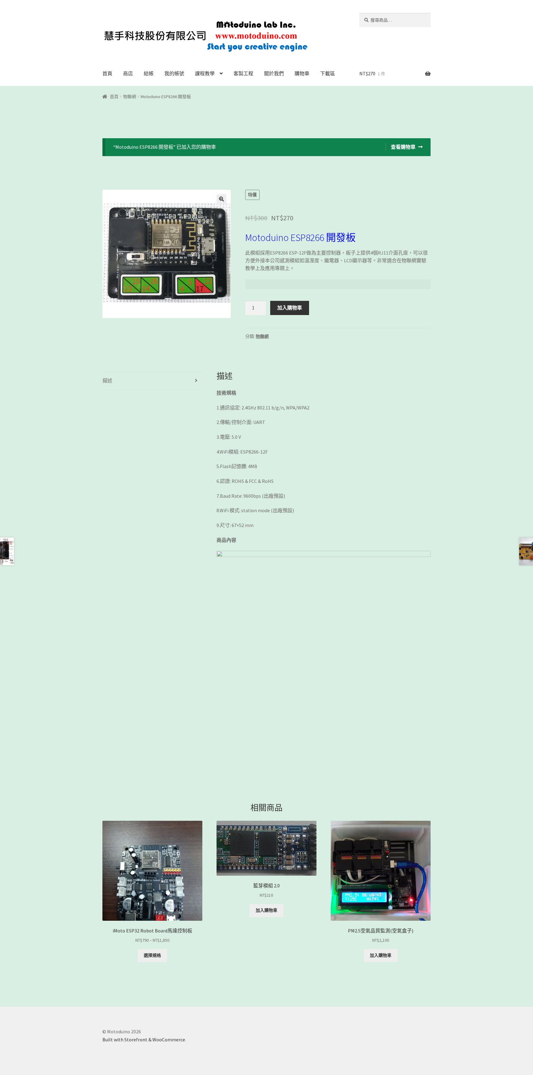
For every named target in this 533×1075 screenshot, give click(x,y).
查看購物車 (403, 147)
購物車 (302, 73)
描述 (107, 380)
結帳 (149, 73)
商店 (128, 73)
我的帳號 (174, 73)
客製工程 (243, 73)
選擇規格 (152, 955)
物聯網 (129, 96)
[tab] (152, 381)
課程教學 (205, 73)
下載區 (327, 73)
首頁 (107, 73)
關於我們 (274, 73)
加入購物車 (289, 308)
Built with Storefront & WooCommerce (143, 1039)
